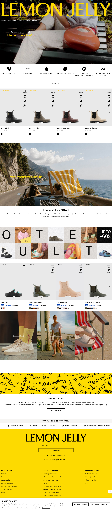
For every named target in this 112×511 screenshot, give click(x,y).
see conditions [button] (56, 410)
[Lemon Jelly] (56, 438)
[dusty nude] (38, 308)
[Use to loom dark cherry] (70, 107)
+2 (96, 308)
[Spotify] (54, 456)
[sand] (58, 308)
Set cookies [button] (46, 508)
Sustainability (5, 480)
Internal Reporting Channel (52, 489)
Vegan (3, 492)
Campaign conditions (50, 474)
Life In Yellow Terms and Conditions (55, 477)
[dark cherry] (36, 308)
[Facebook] (48, 456)
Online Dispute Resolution (52, 495)
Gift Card (4, 474)
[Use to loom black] (14, 107)
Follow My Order (90, 480)
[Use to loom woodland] (42, 107)
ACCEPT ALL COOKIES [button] (80, 504)
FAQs (86, 483)
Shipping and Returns (92, 477)
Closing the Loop (7, 483)
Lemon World (6, 470)
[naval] (92, 308)
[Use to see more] (56, 174)
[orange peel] (4, 308)
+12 (68, 308)
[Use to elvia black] (14, 281)
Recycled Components (9, 486)
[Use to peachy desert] (70, 281)
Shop (3, 477)
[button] (14, 122)
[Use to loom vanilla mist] (98, 107)
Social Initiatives (6, 489)
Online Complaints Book (51, 492)
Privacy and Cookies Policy (52, 486)
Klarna (45, 483)
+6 (39, 308)
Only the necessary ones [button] (99, 504)
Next (109, 112)
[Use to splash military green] (98, 281)
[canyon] (34, 308)
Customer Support (91, 474)
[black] (2, 308)
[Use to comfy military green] (42, 281)
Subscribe (56, 450)
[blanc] (62, 308)
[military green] (30, 308)
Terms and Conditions (50, 480)
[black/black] (2, 134)
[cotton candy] (64, 308)
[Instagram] (51, 456)
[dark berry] (90, 308)
